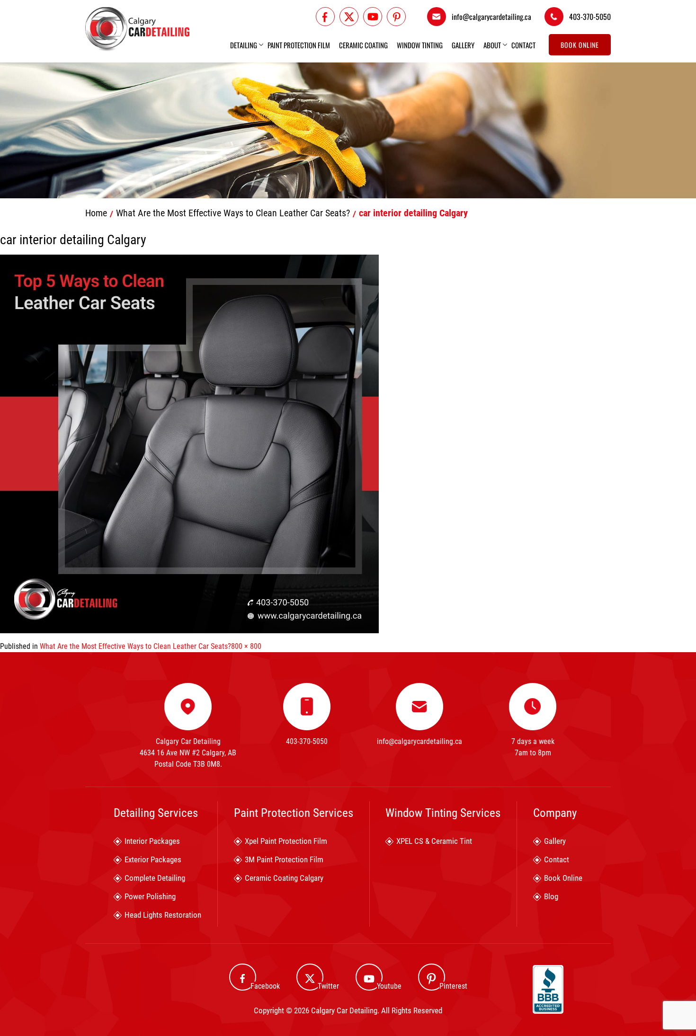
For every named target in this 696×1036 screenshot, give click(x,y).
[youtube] (372, 16)
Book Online (580, 45)
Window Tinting (420, 45)
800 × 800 (246, 646)
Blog (551, 896)
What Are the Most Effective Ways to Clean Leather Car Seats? (233, 213)
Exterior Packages (153, 859)
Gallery (463, 45)
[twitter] (348, 16)
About (492, 45)
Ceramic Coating (363, 45)
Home (96, 213)
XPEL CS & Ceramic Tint (434, 841)
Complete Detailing (155, 878)
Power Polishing (150, 896)
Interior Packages (152, 841)
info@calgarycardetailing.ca (491, 16)
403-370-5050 (590, 16)
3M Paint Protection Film (284, 859)
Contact (523, 45)
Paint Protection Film (299, 45)
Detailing (243, 45)
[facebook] (325, 16)
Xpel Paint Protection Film (286, 841)
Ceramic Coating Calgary (284, 878)
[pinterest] (396, 16)
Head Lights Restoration (163, 915)
